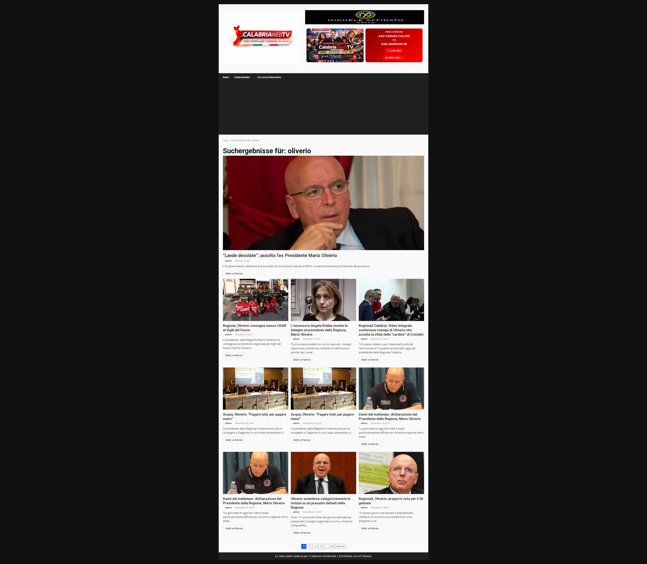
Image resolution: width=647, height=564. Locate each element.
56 (332, 546)
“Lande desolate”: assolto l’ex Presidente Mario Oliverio (323, 203)
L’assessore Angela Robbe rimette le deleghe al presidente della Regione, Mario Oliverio (323, 300)
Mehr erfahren (234, 273)
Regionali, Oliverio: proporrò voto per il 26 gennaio (391, 473)
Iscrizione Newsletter (269, 77)
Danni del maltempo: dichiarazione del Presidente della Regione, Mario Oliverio (391, 389)
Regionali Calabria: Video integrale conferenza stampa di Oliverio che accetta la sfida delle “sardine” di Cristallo (391, 300)
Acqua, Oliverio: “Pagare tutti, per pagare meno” (255, 389)
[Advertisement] (364, 17)
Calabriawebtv (242, 77)
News (226, 77)
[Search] (420, 77)
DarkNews (345, 556)
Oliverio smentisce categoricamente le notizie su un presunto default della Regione (323, 473)
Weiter (341, 546)
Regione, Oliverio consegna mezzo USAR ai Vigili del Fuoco (255, 300)
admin (228, 260)
